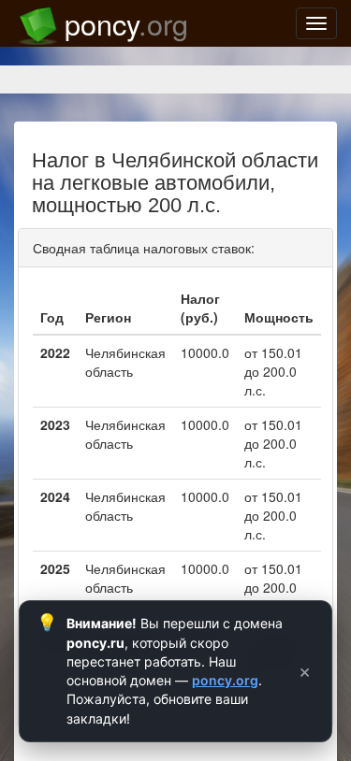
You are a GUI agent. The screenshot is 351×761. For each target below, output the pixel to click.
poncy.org (225, 680)
